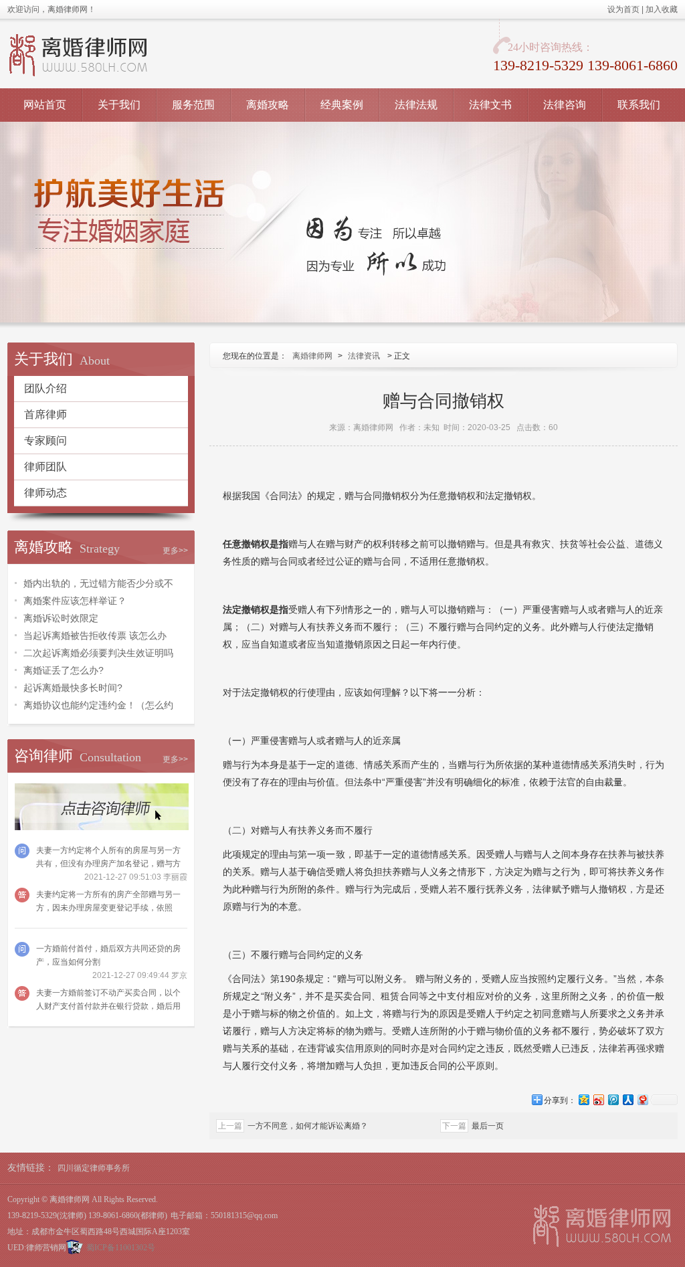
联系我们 (638, 104)
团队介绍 (45, 388)
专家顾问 (45, 440)
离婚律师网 (312, 356)
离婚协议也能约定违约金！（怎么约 (98, 705)
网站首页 (44, 104)
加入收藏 (662, 9)
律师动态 (45, 492)
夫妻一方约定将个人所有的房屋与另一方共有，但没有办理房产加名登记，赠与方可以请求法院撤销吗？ (108, 864)
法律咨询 (564, 104)
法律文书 (490, 104)
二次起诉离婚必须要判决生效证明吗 (98, 653)
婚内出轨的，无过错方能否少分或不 (98, 583)
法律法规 (416, 104)
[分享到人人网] (627, 1099)
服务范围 (193, 104)
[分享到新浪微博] (598, 1099)
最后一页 (488, 1126)
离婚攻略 (267, 104)
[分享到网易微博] (642, 1099)
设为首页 (623, 9)
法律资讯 (364, 356)
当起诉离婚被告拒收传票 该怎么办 (95, 635)
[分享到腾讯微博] (612, 1099)
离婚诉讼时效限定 (60, 618)
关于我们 (119, 104)
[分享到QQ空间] (583, 1099)
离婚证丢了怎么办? (63, 670)
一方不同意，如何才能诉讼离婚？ (308, 1126)
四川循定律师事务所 (94, 1168)
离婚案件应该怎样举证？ (74, 600)
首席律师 (45, 414)
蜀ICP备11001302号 (120, 1247)
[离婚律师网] (602, 1226)
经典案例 (341, 104)
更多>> (175, 550)
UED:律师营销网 (36, 1247)
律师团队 (45, 466)
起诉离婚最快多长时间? (72, 687)
